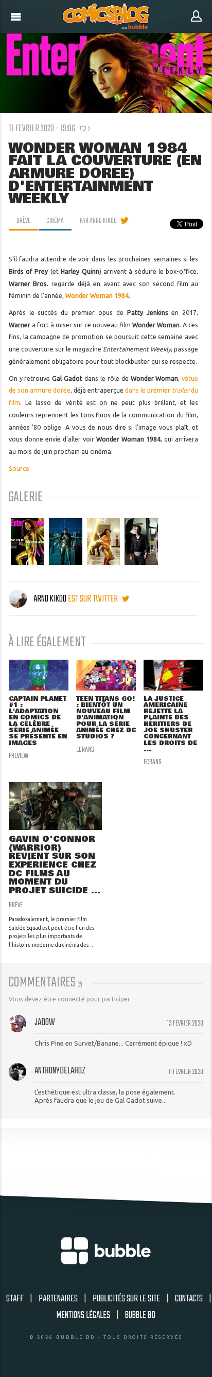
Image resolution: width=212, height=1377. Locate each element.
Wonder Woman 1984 (97, 295)
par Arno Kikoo (98, 221)
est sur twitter (93, 599)
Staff (15, 1299)
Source (19, 468)
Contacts (189, 1299)
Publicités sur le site (126, 1299)
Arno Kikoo (49, 599)
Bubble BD (140, 1315)
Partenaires (58, 1299)
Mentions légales (83, 1315)
